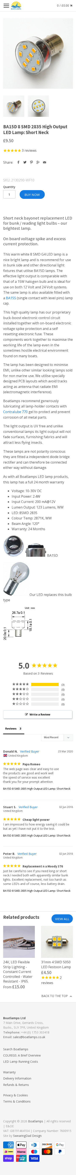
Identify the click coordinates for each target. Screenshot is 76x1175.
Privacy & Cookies (15, 1095)
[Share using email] (44, 162)
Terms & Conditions (17, 1101)
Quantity (9, 187)
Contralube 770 (15, 411)
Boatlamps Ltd (14, 1018)
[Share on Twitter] (25, 162)
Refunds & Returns (16, 1085)
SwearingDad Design (27, 1136)
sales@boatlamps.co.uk (29, 1037)
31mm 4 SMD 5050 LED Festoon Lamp (56, 964)
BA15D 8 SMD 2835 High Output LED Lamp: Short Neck (37, 789)
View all (62, 919)
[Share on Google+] (38, 162)
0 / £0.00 (63, 5)
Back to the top (55, 996)
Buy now (32, 194)
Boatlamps (35, 1121)
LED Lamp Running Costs (20, 1061)
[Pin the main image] (31, 162)
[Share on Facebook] (18, 162)
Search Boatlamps (15, 1049)
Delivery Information (17, 1078)
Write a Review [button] (40, 714)
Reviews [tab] (10, 728)
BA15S (11, 298)
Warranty (9, 1072)
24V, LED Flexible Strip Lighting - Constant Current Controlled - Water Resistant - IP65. (18, 972)
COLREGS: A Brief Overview (22, 1055)
